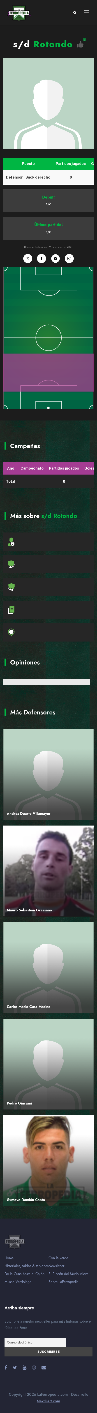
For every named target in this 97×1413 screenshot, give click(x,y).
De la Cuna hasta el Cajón (24, 1273)
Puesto (28, 163)
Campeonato (32, 468)
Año (10, 468)
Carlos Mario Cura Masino (28, 1006)
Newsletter (56, 1266)
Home (9, 1258)
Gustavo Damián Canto (26, 1199)
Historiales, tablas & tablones (26, 1266)
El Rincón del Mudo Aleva (68, 1273)
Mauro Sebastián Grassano (29, 910)
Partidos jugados (71, 163)
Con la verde (58, 1258)
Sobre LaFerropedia (63, 1281)
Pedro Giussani (19, 1103)
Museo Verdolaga (18, 1281)
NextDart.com (48, 1401)
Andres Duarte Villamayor (29, 813)
